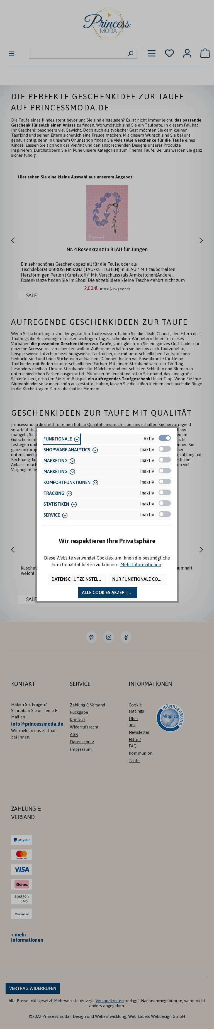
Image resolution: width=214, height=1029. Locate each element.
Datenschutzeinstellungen (79, 579)
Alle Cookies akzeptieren (109, 592)
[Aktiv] (165, 438)
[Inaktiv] (165, 449)
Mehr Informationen (140, 564)
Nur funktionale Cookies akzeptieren (139, 579)
